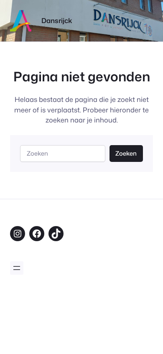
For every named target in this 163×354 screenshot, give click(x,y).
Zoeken (126, 153)
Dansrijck (56, 20)
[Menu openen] (16, 268)
